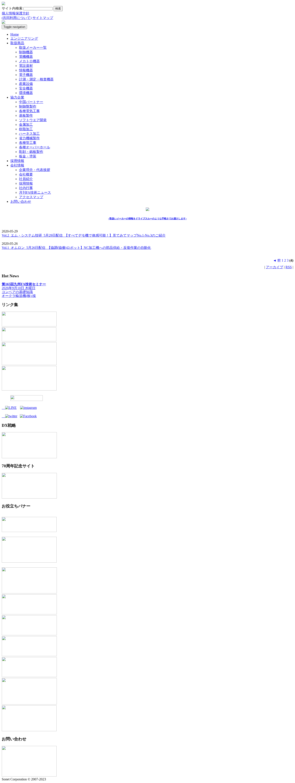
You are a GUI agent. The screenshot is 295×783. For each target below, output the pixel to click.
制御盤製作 (27, 106)
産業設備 (26, 84)
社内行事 (26, 188)
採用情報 (17, 161)
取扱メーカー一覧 (33, 47)
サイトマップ (42, 18)
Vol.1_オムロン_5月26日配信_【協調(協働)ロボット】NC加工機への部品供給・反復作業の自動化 (76, 247)
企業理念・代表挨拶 (34, 170)
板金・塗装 (27, 156)
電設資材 (26, 65)
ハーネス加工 (29, 133)
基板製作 (26, 115)
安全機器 (26, 88)
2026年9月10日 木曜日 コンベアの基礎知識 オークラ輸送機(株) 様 (24, 290)
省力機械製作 (29, 138)
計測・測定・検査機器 (36, 79)
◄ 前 (277, 260)
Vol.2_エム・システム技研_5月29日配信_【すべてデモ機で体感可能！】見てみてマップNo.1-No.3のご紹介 (84, 235)
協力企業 (17, 97)
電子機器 (26, 75)
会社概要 (26, 174)
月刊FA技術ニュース (35, 192)
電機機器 (26, 56)
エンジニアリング (24, 38)
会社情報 (17, 165)
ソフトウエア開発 (33, 120)
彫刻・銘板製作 (31, 152)
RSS (288, 267)
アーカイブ (274, 267)
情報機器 (26, 70)
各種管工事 (27, 142)
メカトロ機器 (29, 61)
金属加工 (26, 124)
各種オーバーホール (34, 147)
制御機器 (26, 52)
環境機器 (26, 93)
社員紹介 (26, 179)
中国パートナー (31, 102)
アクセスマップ (31, 197)
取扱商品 (17, 43)
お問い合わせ (20, 201)
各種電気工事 (29, 111)
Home (14, 34)
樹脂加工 (26, 129)
